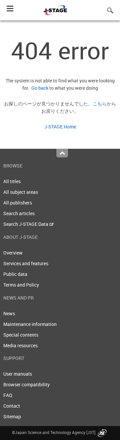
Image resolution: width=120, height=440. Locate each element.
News (9, 313)
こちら (100, 103)
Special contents (20, 335)
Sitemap (12, 416)
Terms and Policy (21, 285)
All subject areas (20, 192)
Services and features (25, 263)
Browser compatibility (26, 384)
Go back (38, 88)
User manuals (17, 374)
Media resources (20, 345)
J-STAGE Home (60, 126)
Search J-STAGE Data (26, 224)
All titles (12, 181)
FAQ (7, 395)
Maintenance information (30, 324)
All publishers (17, 202)
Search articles (19, 213)
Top (62, 153)
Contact (11, 406)
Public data (15, 274)
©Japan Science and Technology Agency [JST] (54, 432)
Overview (13, 253)
